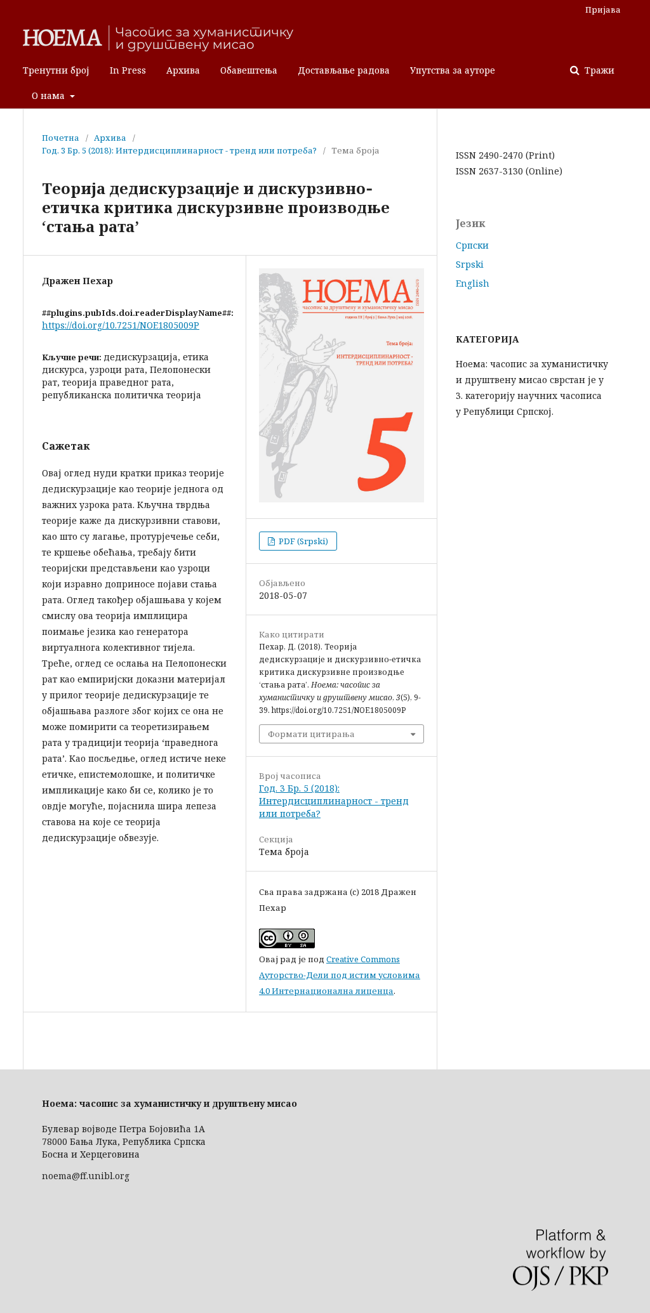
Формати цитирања (311, 734)
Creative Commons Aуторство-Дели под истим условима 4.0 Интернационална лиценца (339, 974)
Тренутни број (56, 70)
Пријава (603, 9)
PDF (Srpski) (302, 541)
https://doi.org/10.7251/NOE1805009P (120, 325)
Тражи (598, 70)
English (472, 283)
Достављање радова (344, 70)
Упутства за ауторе (452, 70)
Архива (183, 70)
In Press (128, 70)
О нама (49, 95)
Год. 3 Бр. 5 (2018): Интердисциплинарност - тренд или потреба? (179, 150)
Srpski (470, 264)
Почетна (60, 137)
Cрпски (472, 245)
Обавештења (248, 70)
